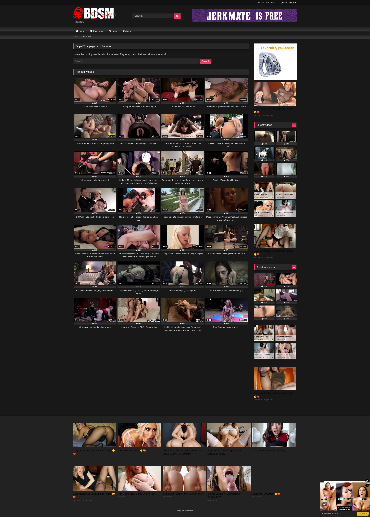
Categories (98, 31)
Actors (128, 31)
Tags (114, 31)
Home (81, 31)
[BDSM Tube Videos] (94, 13)
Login (281, 2)
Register (292, 2)
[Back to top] (361, 508)
